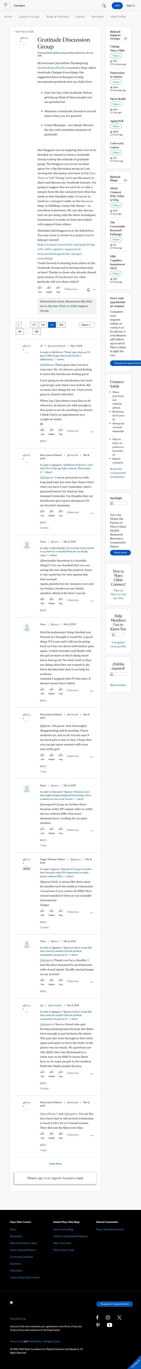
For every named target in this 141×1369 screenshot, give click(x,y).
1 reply (43, 771)
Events (80, 16)
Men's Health (118, 98)
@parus (55, 541)
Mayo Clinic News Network (110, 1229)
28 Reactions (71, 289)
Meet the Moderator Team (23, 1243)
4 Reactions (73, 430)
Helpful (49, 292)
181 (19, 331)
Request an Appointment (114, 1303)
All (125, 38)
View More (55, 1163)
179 (52, 324)
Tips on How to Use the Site (118, 594)
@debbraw (47, 364)
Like (40, 292)
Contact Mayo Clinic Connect (25, 1277)
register (56, 1178)
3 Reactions (73, 756)
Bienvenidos (118, 685)
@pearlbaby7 (55, 1005)
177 (34, 324)
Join (117, 5)
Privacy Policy (35, 1341)
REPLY (43, 441)
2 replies (44, 527)
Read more (120, 552)
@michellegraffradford (52, 67)
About (13, 1229)
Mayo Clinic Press (62, 1243)
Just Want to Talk (24, 31)
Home (8, 16)
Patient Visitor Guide (63, 1250)
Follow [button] (116, 55)
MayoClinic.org (17, 1318)
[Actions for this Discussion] (94, 289)
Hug (58, 292)
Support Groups (29, 16)
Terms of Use (16, 1341)
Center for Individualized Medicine (70, 1236)
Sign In (130, 5)
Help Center (118, 16)
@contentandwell (57, 345)
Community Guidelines (21, 1256)
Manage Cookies (51, 1341)
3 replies (44, 927)
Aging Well (116, 121)
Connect (19, 5)
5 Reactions (73, 690)
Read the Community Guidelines (118, 472)
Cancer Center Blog (63, 1229)
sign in (41, 1178)
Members (97, 16)
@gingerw (46, 477)
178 (43, 324)
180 (61, 324)
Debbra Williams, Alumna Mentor (66, 53)
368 (37, 331)
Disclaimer (15, 1263)
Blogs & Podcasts (57, 16)
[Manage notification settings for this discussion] (88, 289)
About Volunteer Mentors (23, 1250)
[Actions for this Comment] (91, 431)
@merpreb (72, 455)
